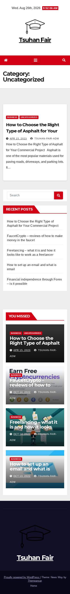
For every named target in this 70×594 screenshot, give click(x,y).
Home (33, 585)
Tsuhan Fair (35, 39)
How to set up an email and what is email (30, 468)
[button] (64, 60)
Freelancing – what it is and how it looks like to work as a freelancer (33, 429)
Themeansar (35, 580)
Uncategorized (29, 117)
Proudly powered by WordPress (22, 577)
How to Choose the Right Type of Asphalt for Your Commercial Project (32, 131)
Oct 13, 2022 (22, 476)
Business (12, 117)
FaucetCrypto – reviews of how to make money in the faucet (32, 387)
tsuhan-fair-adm (46, 138)
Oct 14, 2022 (22, 392)
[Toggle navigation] (35, 60)
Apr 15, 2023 (18, 138)
